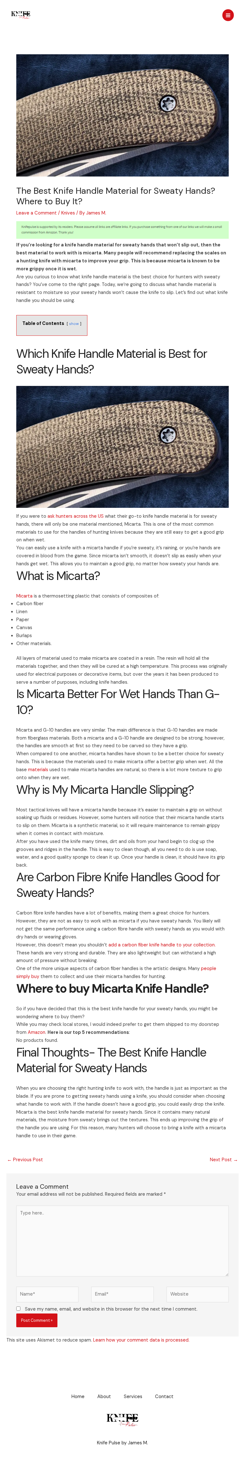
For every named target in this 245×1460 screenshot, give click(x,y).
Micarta (24, 596)
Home (78, 1397)
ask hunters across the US (76, 516)
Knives (68, 213)
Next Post (224, 1160)
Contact (164, 1397)
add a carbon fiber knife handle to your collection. (162, 945)
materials (38, 770)
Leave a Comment (36, 213)
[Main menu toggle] (228, 15)
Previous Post (25, 1160)
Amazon (36, 1032)
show (74, 323)
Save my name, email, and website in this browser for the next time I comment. (111, 1309)
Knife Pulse (42, 15)
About (104, 1397)
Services (133, 1397)
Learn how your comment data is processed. (141, 1340)
